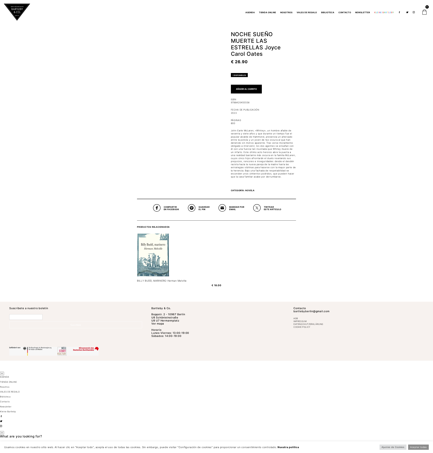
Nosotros (286, 12)
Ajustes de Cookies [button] (393, 447)
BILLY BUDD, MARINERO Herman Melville (162, 280)
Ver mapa (157, 323)
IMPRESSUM (300, 321)
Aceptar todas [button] (418, 447)
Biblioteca (327, 12)
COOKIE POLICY (301, 327)
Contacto (344, 12)
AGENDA (250, 12)
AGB (295, 318)
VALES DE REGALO (307, 12)
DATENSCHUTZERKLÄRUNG (308, 324)
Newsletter (362, 12)
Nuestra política (288, 447)
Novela (250, 190)
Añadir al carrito (246, 89)
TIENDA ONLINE (267, 12)
